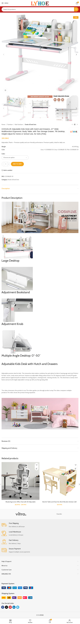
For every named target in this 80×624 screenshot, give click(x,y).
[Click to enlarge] (5, 90)
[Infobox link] (40, 525)
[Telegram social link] (17, 607)
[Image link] (17, 587)
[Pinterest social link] (10, 607)
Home (3, 124)
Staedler (59, 514)
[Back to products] (74, 124)
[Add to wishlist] (36, 465)
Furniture (10, 124)
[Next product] (77, 124)
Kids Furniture (19, 124)
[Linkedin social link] (14, 607)
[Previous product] (72, 124)
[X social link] (6, 607)
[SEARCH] (76, 9)
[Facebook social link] (2, 607)
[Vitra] (21, 514)
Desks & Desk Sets (30, 124)
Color (3, 154)
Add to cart (17, 164)
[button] (4, 54)
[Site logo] (40, 3)
